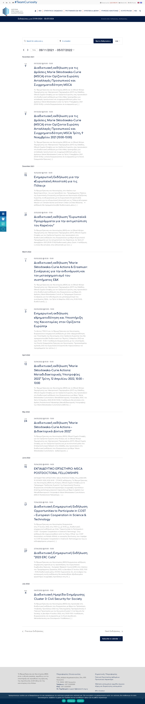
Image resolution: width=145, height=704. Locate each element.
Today (34, 50)
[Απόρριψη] (142, 698)
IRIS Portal (132, 3)
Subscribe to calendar (110, 639)
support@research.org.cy (78, 689)
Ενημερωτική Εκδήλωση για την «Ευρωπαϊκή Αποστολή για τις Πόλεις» (56, 181)
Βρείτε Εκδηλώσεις (103, 41)
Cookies (80, 701)
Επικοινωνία (105, 3)
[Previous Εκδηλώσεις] (23, 50)
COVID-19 (114, 3)
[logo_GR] (16, 10)
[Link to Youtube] (13, 2)
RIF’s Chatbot (100, 691)
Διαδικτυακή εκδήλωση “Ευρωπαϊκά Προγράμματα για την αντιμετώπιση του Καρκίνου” (60, 221)
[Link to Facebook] (3, 2)
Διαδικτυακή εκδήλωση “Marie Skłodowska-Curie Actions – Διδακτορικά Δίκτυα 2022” (56, 427)
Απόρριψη (71, 701)
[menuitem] (104, 2)
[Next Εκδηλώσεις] (27, 50)
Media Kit (123, 3)
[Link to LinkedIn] (6, 2)
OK (64, 701)
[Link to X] (9, 2)
